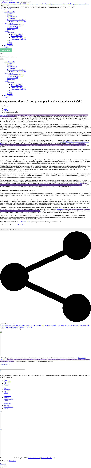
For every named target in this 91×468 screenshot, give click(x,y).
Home (5, 380)
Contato (6, 400)
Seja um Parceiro (8, 399)
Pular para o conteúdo (6, 1)
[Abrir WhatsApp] (86, 463)
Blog (5, 383)
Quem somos (7, 396)
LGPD (79, 183)
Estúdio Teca (12, 461)
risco (76, 143)
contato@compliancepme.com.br (10, 2)
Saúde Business (22, 225)
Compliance (3, 115)
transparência (60, 209)
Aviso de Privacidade (34, 458)
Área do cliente (6, 50)
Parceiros (6, 397)
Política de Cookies (46, 458)
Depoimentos (7, 382)
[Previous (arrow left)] (0, 467)
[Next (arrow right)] (2, 467)
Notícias (6, 385)
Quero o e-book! (4, 364)
